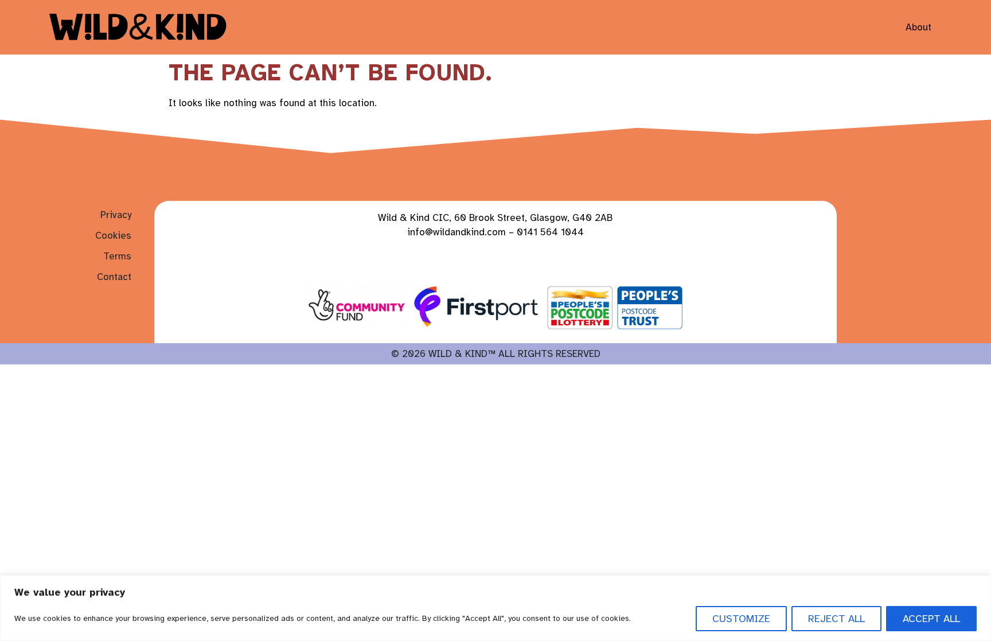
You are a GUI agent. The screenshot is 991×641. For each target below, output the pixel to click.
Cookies (113, 236)
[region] (495, 608)
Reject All (836, 618)
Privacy (115, 215)
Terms (117, 256)
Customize (741, 618)
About (919, 27)
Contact (114, 277)
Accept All (931, 618)
